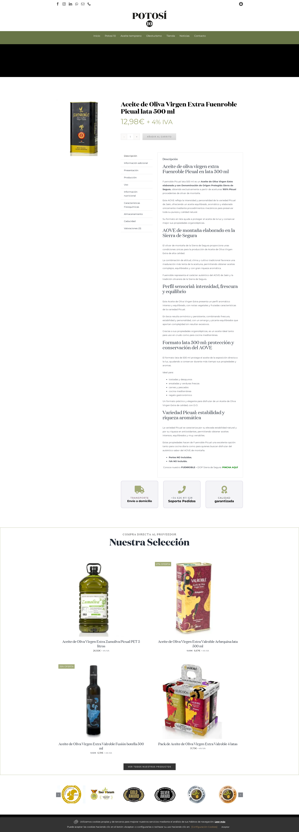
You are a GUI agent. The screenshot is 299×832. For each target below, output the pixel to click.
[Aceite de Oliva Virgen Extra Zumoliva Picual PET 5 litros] (95, 560)
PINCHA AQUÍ (230, 467)
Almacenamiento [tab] (133, 214)
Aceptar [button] (225, 827)
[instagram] (64, 4)
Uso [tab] (126, 184)
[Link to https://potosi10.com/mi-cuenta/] (241, 4)
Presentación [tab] (131, 170)
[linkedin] (70, 4)
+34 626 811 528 (182, 497)
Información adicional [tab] (136, 163)
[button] (58, 794)
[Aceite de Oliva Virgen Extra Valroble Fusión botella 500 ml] (95, 663)
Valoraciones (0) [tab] (132, 228)
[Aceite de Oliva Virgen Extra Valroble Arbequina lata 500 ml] (191, 560)
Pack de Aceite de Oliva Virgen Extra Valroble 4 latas (197, 744)
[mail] (82, 4)
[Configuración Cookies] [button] (204, 826)
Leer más (220, 821)
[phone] (89, 4)
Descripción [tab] (130, 155)
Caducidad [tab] (129, 221)
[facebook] (57, 4)
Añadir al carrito (159, 136)
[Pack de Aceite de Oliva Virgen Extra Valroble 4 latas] (191, 663)
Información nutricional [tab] (130, 193)
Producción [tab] (130, 177)
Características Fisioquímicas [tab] (132, 205)
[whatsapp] (76, 4)
